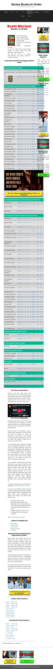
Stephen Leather (15, 528)
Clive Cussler (14, 527)
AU (30, 76)
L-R (23, 12)
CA (28, 76)
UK (25, 76)
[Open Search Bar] (26, 20)
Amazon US (20, 76)
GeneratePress (36, 667)
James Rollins (14, 525)
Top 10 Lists (46, 12)
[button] (43, 79)
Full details (23, 386)
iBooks (33, 89)
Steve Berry (14, 523)
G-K (17, 12)
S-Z (29, 12)
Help (29, 16)
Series (22, 16)
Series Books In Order (26, 4)
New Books (36, 12)
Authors (6, 12)
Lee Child (13, 530)
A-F (11, 12)
